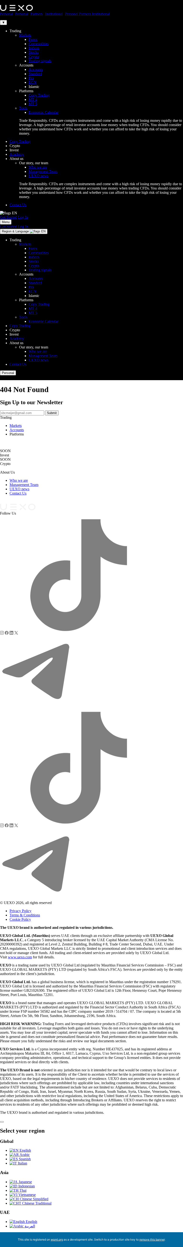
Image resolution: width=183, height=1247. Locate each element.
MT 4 (33, 99)
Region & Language (24, 231)
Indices (34, 48)
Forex (33, 39)
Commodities (39, 44)
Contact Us (18, 205)
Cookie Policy (20, 919)
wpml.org (57, 1239)
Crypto (34, 57)
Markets (25, 35)
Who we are (38, 167)
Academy (17, 154)
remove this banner (152, 1239)
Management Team (43, 171)
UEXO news (38, 176)
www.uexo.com (20, 957)
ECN (32, 82)
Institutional (54, 14)
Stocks (34, 52)
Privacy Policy (20, 911)
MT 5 (33, 104)
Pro (31, 78)
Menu (6, 222)
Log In (23, 217)
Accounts (36, 69)
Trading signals (40, 61)
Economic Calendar (43, 112)
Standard (35, 74)
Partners (36, 14)
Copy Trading (39, 95)
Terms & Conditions (25, 915)
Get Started (8, 217)
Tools (23, 108)
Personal (6, 14)
